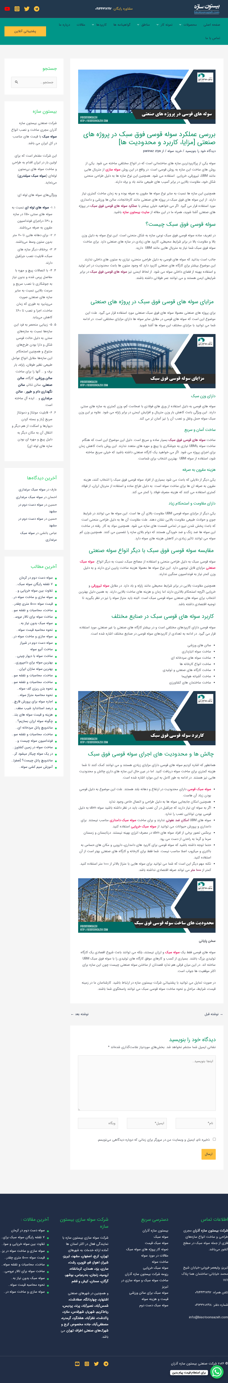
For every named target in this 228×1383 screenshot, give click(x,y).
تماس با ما (212, 38)
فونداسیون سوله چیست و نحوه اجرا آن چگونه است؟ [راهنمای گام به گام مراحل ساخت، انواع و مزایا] (34, 741)
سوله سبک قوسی (199, 789)
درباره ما (64, 24)
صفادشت (75, 1299)
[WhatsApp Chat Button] (217, 1372)
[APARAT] (77, 1363)
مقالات (81, 24)
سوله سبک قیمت (156, 1243)
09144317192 (103, 8)
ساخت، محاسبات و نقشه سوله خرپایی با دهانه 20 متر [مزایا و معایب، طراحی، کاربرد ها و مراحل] (32, 682)
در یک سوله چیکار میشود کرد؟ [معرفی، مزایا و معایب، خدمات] (32, 754)
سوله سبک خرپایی (143, 826)
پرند (77, 1305)
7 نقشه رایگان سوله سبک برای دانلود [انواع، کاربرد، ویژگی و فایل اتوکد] (35, 584)
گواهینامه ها (121, 24)
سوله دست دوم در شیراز (36, 643)
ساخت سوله (160, 1262)
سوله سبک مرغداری (32, 489)
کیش (84, 1281)
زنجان (94, 1275)
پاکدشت (102, 1318)
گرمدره (66, 1318)
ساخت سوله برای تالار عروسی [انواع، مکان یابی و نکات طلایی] (33, 617)
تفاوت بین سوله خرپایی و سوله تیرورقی (35, 591)
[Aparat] (7, 9)
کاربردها (101, 24)
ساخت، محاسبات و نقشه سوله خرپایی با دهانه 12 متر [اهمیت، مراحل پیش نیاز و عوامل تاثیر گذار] (32, 734)
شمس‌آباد (101, 1305)
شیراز (105, 1262)
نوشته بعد (80, 1014)
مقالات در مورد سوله (154, 1255)
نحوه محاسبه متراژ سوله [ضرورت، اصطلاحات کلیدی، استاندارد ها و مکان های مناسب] (34, 695)
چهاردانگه (90, 1299)
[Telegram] (36, 9)
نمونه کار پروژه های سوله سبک (147, 1249)
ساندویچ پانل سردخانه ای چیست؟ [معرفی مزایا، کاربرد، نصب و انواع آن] (33, 728)
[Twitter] (27, 9)
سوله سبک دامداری (123, 820)
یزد (97, 1268)
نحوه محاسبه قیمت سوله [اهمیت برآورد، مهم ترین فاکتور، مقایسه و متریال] (35, 630)
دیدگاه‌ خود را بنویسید (200, 151)
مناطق (145, 24)
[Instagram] (17, 9)
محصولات (190, 24)
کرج (96, 1256)
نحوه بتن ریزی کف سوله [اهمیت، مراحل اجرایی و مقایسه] (36, 689)
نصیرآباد (87, 1305)
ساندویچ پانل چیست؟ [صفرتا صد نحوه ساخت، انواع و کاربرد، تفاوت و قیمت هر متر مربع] (32, 761)
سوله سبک (173, 952)
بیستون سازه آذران (155, 1230)
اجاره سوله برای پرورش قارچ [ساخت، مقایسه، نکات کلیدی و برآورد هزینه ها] (33, 702)
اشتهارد (103, 1299)
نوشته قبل (214, 1014)
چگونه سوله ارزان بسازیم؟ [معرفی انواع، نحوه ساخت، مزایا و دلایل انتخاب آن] (34, 721)
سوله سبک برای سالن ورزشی (148, 1293)
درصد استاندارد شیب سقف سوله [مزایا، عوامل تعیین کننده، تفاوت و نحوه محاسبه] (33, 708)
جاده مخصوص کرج (77, 1324)
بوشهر (69, 1275)
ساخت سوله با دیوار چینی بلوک (35, 656)
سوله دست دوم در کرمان (36, 577)
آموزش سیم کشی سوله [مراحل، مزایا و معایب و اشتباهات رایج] (36, 767)
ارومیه (104, 1275)
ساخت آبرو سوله (41, 649)
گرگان (104, 1281)
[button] (25, 31)
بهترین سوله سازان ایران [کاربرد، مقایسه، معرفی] (36, 669)
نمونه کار (167, 24)
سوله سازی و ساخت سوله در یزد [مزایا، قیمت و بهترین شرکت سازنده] (33, 597)
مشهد (76, 1256)
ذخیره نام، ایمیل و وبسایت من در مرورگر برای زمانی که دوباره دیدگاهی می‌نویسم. (153, 1139)
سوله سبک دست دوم (153, 1305)
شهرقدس (78, 1311)
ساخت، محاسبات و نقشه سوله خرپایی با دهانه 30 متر (32, 610)
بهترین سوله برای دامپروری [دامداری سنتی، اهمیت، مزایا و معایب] (33, 663)
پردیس (68, 1305)
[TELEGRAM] (106, 1363)
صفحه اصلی (212, 24)
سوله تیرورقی (100, 585)
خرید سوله (174, 151)
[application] (181, 24)
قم (89, 1262)
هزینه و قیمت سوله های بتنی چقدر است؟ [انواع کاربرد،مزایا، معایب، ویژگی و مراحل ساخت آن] (32, 715)
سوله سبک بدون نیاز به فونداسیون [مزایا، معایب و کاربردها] (35, 623)
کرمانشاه (76, 1268)
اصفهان (87, 1256)
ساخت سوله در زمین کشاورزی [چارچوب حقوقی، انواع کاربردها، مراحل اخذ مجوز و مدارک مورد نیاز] (32, 747)
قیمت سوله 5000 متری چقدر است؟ (33, 604)
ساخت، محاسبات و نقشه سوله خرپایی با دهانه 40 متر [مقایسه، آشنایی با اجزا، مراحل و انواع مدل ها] (32, 676)
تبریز (67, 1256)
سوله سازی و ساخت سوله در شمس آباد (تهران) (33, 637)
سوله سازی (113, 169)
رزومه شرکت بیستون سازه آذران (146, 1274)
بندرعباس (81, 1275)
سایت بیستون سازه (136, 212)
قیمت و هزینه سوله (155, 1299)
